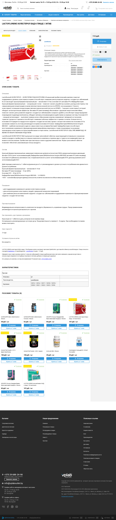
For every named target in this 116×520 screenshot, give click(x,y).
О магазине (86, 462)
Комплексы (11, 251)
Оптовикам (102, 15)
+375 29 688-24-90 (46, 259)
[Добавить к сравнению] (40, 40)
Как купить (80, 15)
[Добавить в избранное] (40, 36)
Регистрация (74, 8)
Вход (68, 8)
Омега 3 (45, 437)
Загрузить (73, 67)
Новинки (45, 423)
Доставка (91, 15)
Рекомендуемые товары (49, 434)
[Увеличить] (22, 53)
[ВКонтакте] (94, 67)
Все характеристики (75, 60)
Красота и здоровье (7, 430)
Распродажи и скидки (49, 430)
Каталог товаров (10, 15)
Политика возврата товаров (91, 458)
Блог (84, 434)
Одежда (4, 434)
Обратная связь (88, 469)
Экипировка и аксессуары (9, 437)
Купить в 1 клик (11, 328)
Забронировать (102, 60)
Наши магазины (25, 15)
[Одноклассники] (96, 67)
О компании (38, 15)
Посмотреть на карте (67, 496)
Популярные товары (48, 427)
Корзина (108, 518)
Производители (68, 15)
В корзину (12, 325)
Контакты (86, 451)
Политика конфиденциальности (92, 455)
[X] (101, 67)
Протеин (45, 441)
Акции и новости (53, 15)
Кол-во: (97, 52)
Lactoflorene (74, 65)
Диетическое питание (8, 427)
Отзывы (85, 465)
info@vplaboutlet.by (13, 483)
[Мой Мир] (98, 67)
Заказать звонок (11, 479)
